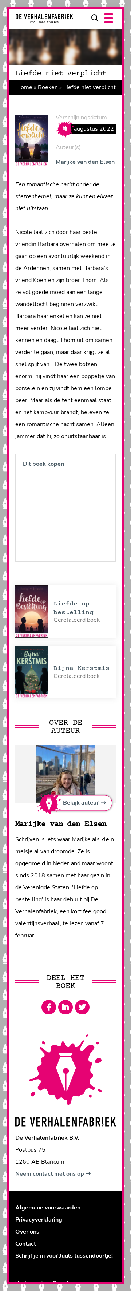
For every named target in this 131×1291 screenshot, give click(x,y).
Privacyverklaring (38, 1220)
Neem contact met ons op (50, 1174)
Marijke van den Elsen (85, 162)
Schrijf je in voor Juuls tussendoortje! (64, 1256)
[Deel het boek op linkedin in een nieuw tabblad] (65, 1007)
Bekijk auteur (81, 803)
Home (24, 87)
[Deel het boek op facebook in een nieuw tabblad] (48, 1007)
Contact (25, 1244)
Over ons (27, 1232)
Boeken (48, 87)
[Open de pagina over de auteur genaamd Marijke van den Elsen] (65, 774)
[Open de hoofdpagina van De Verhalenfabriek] (44, 18)
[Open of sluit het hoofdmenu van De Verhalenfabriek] (108, 18)
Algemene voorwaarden (47, 1208)
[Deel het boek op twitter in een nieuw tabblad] (82, 1007)
